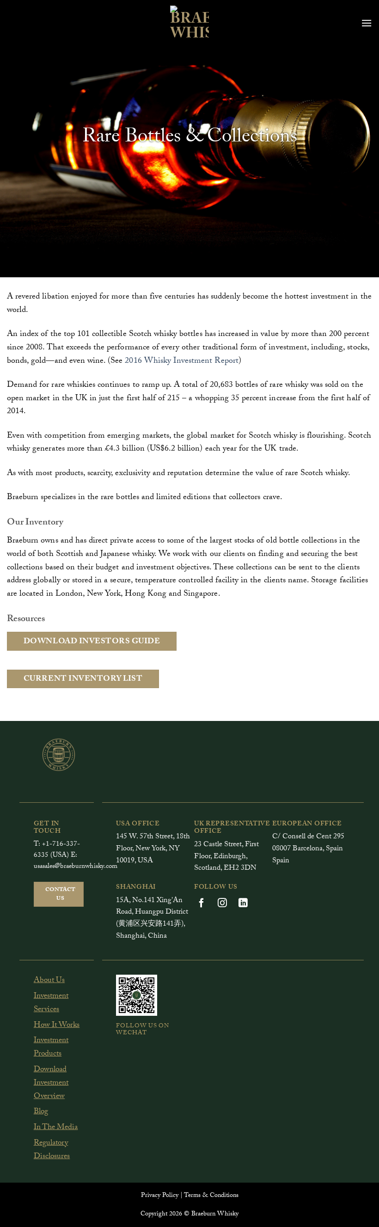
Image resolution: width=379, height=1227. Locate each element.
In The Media (56, 1128)
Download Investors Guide (92, 642)
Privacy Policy (159, 1196)
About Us (49, 981)
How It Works (57, 1025)
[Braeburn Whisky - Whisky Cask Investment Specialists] (189, 23)
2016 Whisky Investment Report (181, 361)
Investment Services (51, 1003)
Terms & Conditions (211, 1196)
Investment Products (51, 1047)
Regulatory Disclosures (52, 1150)
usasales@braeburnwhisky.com (75, 867)
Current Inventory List (83, 679)
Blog (41, 1112)
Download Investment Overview (51, 1083)
